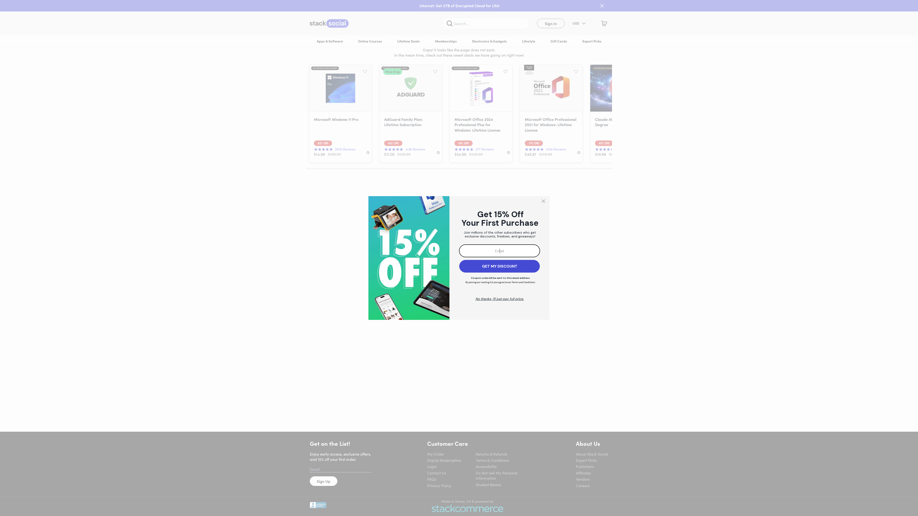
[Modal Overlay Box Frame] (459, 258)
